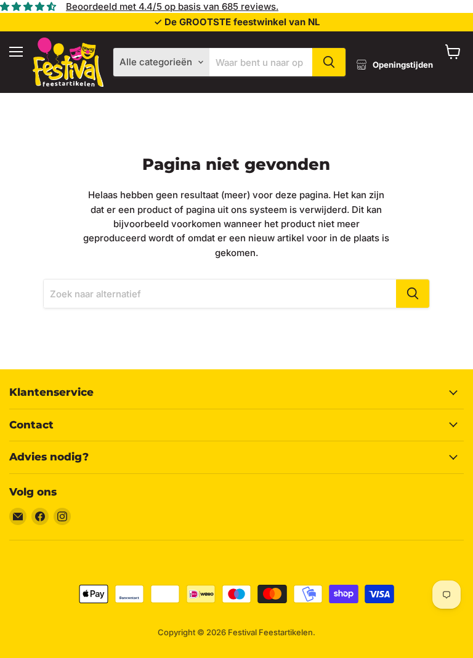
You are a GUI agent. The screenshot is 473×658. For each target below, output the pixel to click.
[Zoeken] (329, 62)
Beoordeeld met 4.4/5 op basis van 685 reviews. (172, 6)
